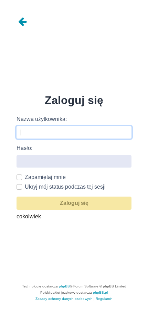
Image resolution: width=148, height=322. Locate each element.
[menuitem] (64, 299)
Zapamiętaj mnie (45, 177)
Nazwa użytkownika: (42, 119)
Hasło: (24, 148)
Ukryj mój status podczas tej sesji (65, 187)
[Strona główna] (74, 22)
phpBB (64, 286)
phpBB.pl (100, 292)
